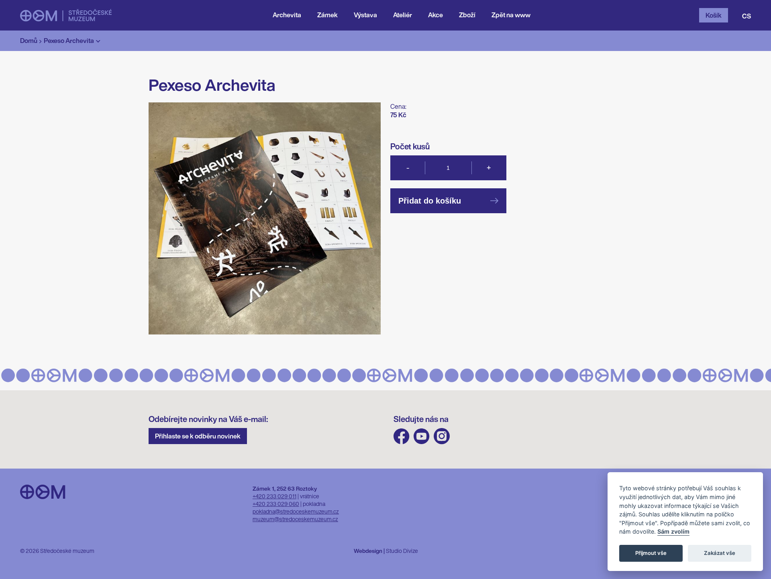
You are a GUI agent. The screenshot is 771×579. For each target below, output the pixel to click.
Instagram (442, 436)
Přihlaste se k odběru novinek (198, 436)
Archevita (287, 15)
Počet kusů (410, 146)
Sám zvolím (673, 531)
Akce (435, 15)
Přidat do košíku (429, 200)
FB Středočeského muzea (402, 436)
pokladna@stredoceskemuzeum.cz (296, 511)
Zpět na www (511, 15)
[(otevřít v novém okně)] (66, 15)
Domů (28, 40)
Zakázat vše (719, 553)
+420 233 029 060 (276, 503)
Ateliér (402, 15)
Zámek (327, 15)
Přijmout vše (651, 553)
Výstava (365, 15)
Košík (714, 15)
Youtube (422, 436)
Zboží (467, 15)
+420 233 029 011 (274, 496)
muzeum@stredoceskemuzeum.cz (295, 519)
